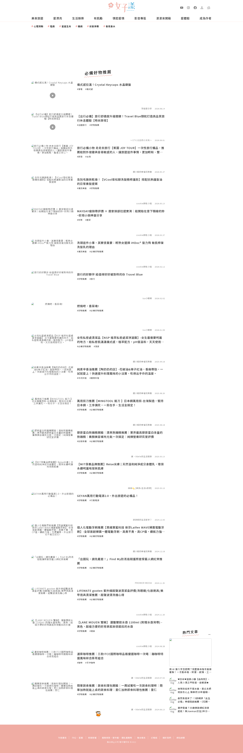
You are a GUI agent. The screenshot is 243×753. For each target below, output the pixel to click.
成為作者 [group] (206, 18)
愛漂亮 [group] (57, 18)
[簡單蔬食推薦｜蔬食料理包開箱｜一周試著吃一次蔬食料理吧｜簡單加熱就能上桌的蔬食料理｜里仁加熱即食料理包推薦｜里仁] (53, 696)
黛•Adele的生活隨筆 (141, 456)
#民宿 (80, 156)
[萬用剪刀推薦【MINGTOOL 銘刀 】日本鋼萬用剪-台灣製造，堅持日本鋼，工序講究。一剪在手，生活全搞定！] (53, 412)
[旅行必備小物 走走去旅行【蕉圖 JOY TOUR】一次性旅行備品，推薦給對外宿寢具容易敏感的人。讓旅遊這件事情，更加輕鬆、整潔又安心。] (53, 159)
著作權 (115, 737)
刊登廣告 (62, 737)
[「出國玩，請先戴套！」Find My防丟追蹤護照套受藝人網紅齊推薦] (53, 570)
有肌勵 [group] (98, 18)
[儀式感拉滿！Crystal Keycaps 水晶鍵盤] (53, 95)
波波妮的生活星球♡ (142, 519)
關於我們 (167, 737)
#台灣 (88, 156)
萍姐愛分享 (146, 108)
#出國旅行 (82, 125)
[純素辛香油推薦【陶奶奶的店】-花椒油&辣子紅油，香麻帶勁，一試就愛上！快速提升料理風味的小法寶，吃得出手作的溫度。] (53, 380)
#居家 (88, 219)
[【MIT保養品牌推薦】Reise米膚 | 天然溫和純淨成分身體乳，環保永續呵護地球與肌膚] (53, 475)
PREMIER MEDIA (143, 583)
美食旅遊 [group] (37, 18)
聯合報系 (141, 737)
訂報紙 (154, 737)
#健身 (92, 631)
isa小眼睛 (147, 298)
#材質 (80, 219)
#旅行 (92, 278)
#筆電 (80, 89)
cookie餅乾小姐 (144, 203)
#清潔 (96, 346)
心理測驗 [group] (38, 26)
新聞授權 (92, 737)
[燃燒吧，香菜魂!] (53, 317)
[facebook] (195, 7)
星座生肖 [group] (66, 26)
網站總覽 (180, 737)
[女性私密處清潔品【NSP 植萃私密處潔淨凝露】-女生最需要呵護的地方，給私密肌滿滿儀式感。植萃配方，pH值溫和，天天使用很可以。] (53, 348)
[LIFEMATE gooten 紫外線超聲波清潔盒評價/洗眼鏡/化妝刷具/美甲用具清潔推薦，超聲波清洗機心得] (53, 601)
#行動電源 (94, 500)
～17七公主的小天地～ (141, 140)
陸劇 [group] (52, 26)
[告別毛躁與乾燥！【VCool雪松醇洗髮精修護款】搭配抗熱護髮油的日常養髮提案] (53, 190)
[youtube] (181, 7)
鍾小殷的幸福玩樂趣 (142, 171)
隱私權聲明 (127, 737)
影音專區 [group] (140, 18)
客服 (81, 737)
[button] (209, 7)
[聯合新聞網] (111, 6)
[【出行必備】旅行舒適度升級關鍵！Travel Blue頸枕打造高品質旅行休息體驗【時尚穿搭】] (53, 127)
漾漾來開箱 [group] (163, 18)
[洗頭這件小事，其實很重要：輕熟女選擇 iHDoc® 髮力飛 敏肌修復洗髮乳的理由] (53, 254)
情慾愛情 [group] (118, 18)
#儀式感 (89, 89)
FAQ (74, 737)
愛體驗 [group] (185, 18)
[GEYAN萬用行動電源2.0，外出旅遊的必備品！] (53, 507)
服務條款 (106, 737)
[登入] (202, 7)
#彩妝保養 (82, 441)
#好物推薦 (94, 125)
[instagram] (188, 7)
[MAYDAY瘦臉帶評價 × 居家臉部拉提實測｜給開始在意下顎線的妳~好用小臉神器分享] (53, 222)
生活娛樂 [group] (78, 18)
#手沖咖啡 (90, 662)
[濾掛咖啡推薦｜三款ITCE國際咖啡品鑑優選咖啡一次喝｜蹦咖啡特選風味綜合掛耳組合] (53, 665)
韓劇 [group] (80, 26)
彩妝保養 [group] (94, 26)
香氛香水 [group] (110, 26)
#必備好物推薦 (97, 251)
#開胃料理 (94, 378)
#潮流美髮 (82, 188)
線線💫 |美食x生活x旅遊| (140, 488)
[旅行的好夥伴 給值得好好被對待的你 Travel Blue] (53, 285)
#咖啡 (80, 662)
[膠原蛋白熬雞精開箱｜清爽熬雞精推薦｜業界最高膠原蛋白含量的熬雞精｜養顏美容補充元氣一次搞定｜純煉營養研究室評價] (53, 443)
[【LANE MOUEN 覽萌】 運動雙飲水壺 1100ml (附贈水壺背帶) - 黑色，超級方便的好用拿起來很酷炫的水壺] (53, 633)
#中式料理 (82, 378)
